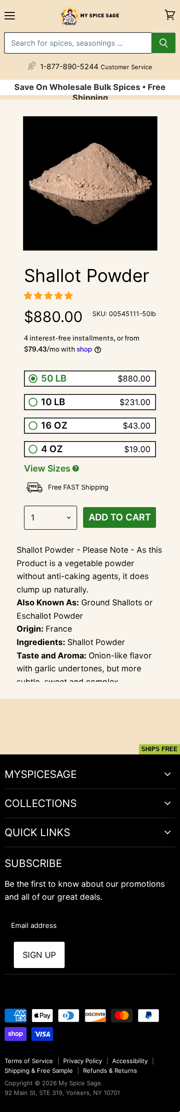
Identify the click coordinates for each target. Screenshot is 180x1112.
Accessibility (130, 1060)
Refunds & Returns (110, 1070)
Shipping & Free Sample (39, 1070)
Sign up (39, 955)
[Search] (163, 43)
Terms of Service (29, 1060)
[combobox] (77, 43)
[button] (49, 295)
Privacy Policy (82, 1060)
